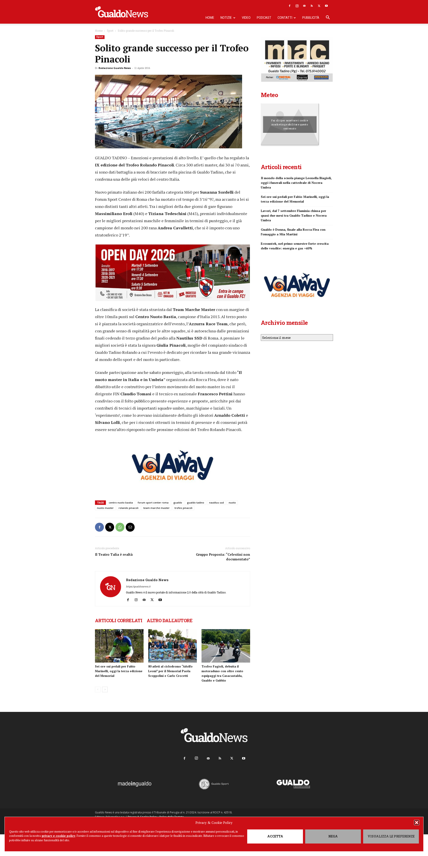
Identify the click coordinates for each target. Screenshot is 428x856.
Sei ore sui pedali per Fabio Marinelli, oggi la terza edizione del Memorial (118, 671)
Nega (333, 836)
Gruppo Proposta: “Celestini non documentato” (223, 556)
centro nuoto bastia (121, 502)
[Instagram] (297, 6)
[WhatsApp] (119, 527)
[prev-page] (98, 689)
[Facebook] (289, 6)
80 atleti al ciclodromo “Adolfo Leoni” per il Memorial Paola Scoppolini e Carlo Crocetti (170, 671)
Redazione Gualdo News (115, 68)
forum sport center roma (153, 502)
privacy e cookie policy (58, 836)
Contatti (285, 17)
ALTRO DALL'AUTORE (169, 620)
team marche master (156, 508)
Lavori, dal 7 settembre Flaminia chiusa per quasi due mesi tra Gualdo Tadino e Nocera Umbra (294, 215)
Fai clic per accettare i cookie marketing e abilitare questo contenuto (289, 124)
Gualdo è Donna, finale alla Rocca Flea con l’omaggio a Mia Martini (293, 231)
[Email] (130, 527)
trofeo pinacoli (183, 508)
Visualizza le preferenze (391, 836)
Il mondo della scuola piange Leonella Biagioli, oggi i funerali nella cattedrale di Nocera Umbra (296, 182)
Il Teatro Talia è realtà (114, 554)
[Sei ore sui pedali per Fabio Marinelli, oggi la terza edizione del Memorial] (119, 646)
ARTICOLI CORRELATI (118, 620)
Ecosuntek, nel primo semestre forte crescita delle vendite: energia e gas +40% (295, 245)
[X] (319, 6)
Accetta (275, 836)
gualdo (177, 502)
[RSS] (311, 6)
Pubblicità (310, 17)
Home (210, 17)
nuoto (232, 502)
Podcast (264, 17)
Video (246, 17)
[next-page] (105, 689)
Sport (110, 30)
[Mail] (304, 6)
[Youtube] (326, 6)
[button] (416, 822)
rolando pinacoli (128, 508)
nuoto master (105, 508)
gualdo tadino (195, 502)
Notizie (226, 17)
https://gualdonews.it (138, 586)
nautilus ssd (216, 502)
